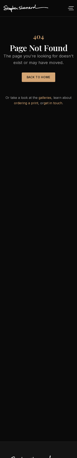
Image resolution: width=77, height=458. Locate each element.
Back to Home (38, 77)
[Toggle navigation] (70, 8)
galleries (45, 98)
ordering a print (26, 103)
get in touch (53, 103)
